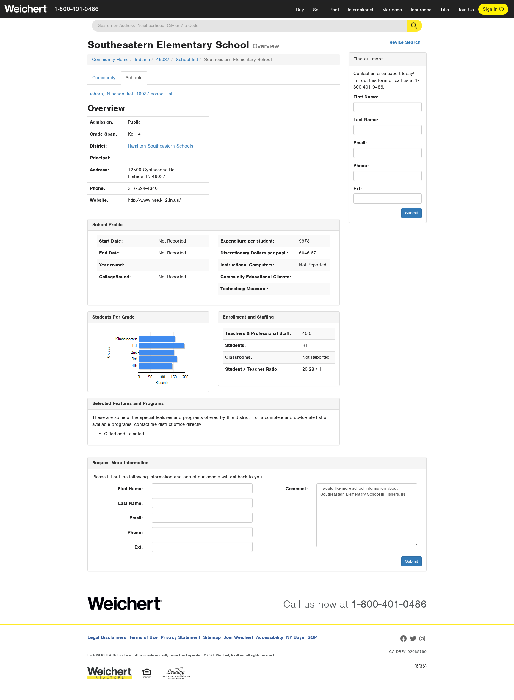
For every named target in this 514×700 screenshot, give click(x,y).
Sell (317, 10)
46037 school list (154, 94)
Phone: (361, 166)
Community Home (110, 60)
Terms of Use (143, 637)
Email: (360, 143)
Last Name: (365, 120)
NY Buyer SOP (301, 637)
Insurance (421, 10)
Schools (134, 78)
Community (103, 78)
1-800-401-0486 (76, 9)
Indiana (142, 60)
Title (444, 10)
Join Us (466, 10)
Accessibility (269, 637)
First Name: (365, 97)
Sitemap (212, 637)
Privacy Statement (180, 637)
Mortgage (392, 10)
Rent (334, 10)
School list (187, 60)
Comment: (297, 489)
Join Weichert (238, 637)
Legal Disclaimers (106, 637)
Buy (300, 10)
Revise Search (405, 42)
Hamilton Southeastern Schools (160, 146)
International (360, 10)
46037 (163, 60)
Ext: (357, 189)
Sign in (491, 9)
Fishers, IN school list (110, 94)
